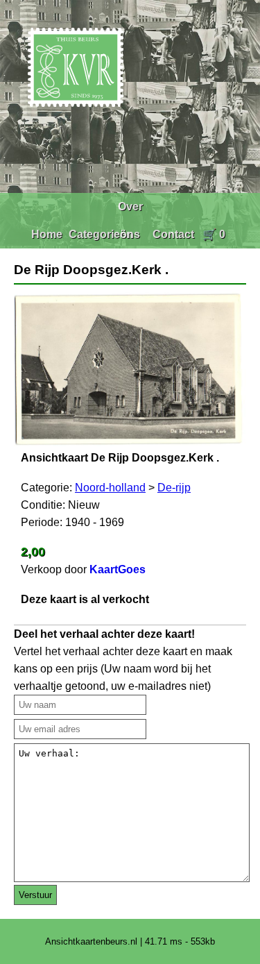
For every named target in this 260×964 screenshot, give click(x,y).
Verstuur (35, 895)
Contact (173, 234)
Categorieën (101, 234)
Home (46, 234)
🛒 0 (213, 234)
